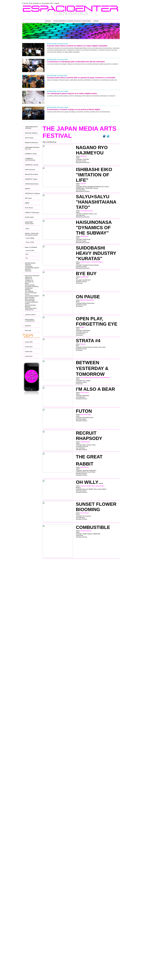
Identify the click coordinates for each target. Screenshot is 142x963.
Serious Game (29, 223)
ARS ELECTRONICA (31, 133)
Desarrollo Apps (30, 300)
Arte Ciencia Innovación (32, 275)
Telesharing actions (31, 308)
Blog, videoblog (29, 299)
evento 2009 (29, 342)
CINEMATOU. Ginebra (31, 165)
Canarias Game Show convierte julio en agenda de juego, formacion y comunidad (81, 78)
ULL (27, 258)
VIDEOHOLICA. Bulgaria (32, 193)
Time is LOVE (30, 242)
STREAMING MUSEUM (32, 147)
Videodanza (29, 266)
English (57, 3)
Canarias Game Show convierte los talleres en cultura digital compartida (77, 46)
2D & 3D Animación (31, 293)
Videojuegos (29, 288)
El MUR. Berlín (29, 217)
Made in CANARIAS (31, 247)
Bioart (27, 283)
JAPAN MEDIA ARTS (31, 127)
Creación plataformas (31, 302)
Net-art (27, 294)
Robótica (27, 289)
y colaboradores (30, 321)
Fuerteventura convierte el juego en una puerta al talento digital (73, 109)
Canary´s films (30, 250)
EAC (27, 254)
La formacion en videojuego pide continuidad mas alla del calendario (76, 62)
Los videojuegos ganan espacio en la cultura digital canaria (72, 93)
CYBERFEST (29, 158)
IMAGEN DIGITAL (30, 263)
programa (28, 325)
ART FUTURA (29, 138)
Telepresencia (29, 310)
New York (28, 149)
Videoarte (28, 264)
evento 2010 (29, 347)
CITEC (27, 229)
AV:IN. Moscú (29, 208)
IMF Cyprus (28, 198)
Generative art (29, 282)
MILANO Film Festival (31, 174)
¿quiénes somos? (30, 314)
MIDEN (27, 203)
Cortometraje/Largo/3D (32, 268)
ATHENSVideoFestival (31, 184)
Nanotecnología (30, 285)
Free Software (29, 291)
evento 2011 (28, 351)
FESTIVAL (28, 128)
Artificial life (28, 277)
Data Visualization (30, 305)
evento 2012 (29, 356)
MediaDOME (29, 222)
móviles (27, 303)
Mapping (27, 307)
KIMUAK (27, 188)
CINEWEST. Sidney (31, 154)
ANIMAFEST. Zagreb (31, 179)
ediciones (48, 21)
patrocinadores (29, 319)
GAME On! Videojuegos (32, 212)
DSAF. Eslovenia (30, 169)
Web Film (28, 269)
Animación (28, 271)
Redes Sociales (30, 297)
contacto (96, 21)
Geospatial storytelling (32, 286)
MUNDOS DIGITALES (31, 142)
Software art (28, 279)
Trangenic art (29, 280)
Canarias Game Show (80, 48)
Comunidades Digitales (32, 296)
